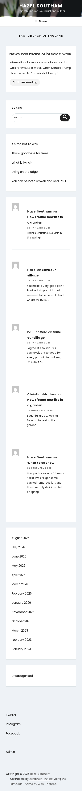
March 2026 (20, 584)
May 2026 (18, 566)
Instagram (13, 724)
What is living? (22, 163)
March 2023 (20, 631)
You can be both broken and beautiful (39, 181)
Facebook (13, 733)
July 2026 (18, 547)
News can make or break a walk (40, 54)
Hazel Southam (41, 6)
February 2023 (22, 640)
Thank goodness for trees (30, 153)
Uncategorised (22, 676)
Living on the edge (25, 172)
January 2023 (21, 649)
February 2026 (22, 593)
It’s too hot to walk (25, 144)
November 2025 (23, 612)
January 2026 (21, 603)
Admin (10, 752)
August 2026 (20, 538)
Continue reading (26, 83)
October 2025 (21, 621)
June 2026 (19, 556)
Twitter (11, 715)
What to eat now (40, 463)
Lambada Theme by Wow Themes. (33, 784)
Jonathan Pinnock (41, 779)
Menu (43, 21)
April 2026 (18, 575)
